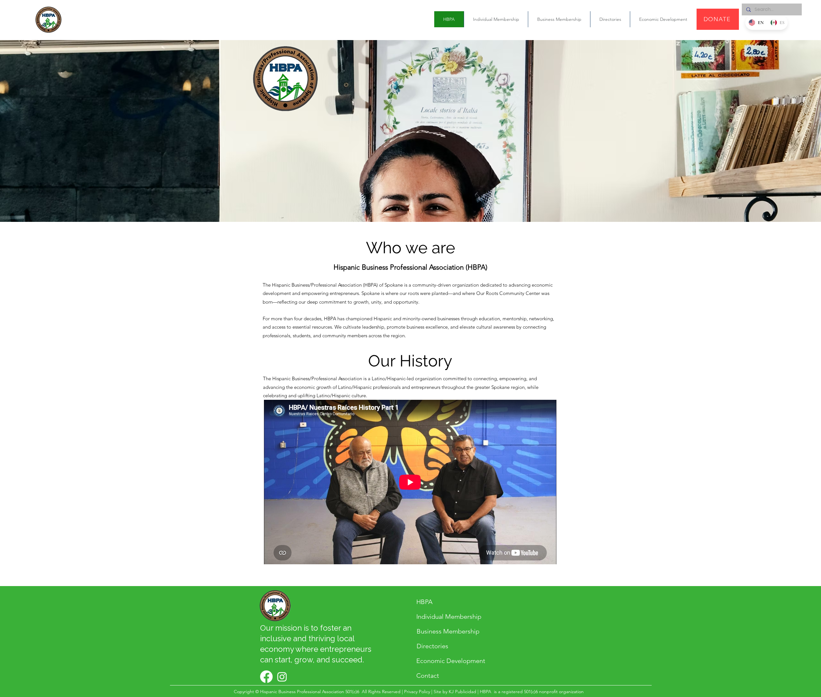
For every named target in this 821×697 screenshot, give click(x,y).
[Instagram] (282, 676)
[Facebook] (266, 676)
